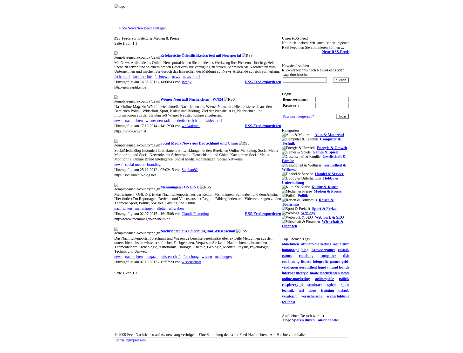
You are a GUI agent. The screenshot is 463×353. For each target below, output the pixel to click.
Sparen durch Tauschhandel (315, 320)
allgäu (161, 208)
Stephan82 (190, 170)
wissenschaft (171, 257)
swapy (186, 82)
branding (154, 164)
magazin (152, 257)
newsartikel (191, 77)
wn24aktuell (191, 126)
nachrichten (134, 120)
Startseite (121, 340)
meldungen (223, 257)
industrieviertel (211, 120)
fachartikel (122, 77)
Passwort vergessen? (298, 116)
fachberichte (142, 77)
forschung (191, 257)
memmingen (144, 208)
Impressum (137, 340)
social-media (134, 164)
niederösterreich (185, 120)
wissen (207, 257)
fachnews (162, 77)
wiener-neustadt (158, 120)
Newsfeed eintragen (151, 28)
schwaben (176, 208)
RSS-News (127, 28)
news (176, 77)
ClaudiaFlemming (195, 214)
